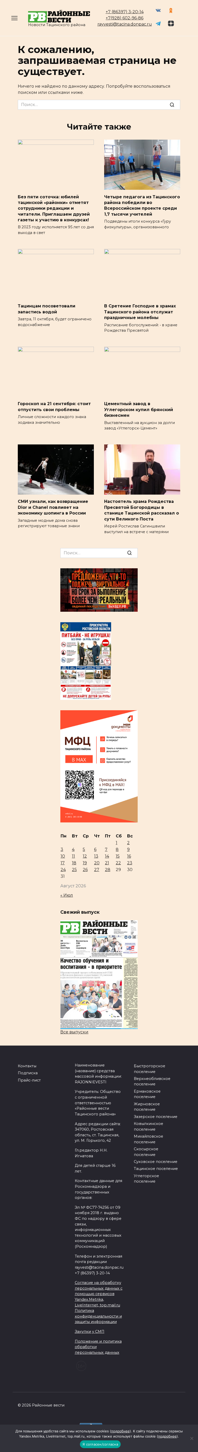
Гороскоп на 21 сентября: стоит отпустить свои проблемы (54, 406)
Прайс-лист (29, 1080)
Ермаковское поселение (147, 1094)
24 (63, 869)
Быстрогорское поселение (149, 1069)
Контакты (27, 1066)
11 (73, 856)
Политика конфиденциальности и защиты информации (98, 1316)
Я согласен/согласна (100, 1444)
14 (107, 856)
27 (96, 869)
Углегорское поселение (146, 1179)
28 (107, 869)
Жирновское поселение (147, 1107)
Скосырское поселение (146, 1152)
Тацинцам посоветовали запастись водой (46, 309)
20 (97, 862)
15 (118, 856)
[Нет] (191, 1438)
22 (118, 862)
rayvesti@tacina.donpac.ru (124, 24)
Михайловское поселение (148, 1139)
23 (129, 862)
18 (74, 862)
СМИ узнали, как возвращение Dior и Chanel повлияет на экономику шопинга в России (53, 507)
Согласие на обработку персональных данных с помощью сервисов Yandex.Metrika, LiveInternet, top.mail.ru (98, 1293)
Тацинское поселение (156, 1168)
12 (85, 856)
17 (63, 862)
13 (96, 856)
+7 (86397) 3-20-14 (125, 11)
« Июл (66, 895)
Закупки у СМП (89, 1331)
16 (129, 856)
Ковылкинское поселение (148, 1126)
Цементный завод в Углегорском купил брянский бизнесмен (138, 409)
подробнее (120, 1431)
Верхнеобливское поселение (152, 1081)
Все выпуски (74, 1032)
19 (85, 862)
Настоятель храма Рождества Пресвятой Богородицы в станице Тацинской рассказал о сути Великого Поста (141, 510)
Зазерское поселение (155, 1116)
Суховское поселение (155, 1161)
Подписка (28, 1073)
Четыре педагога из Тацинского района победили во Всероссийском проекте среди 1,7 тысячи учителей (142, 205)
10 (63, 856)
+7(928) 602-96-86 (124, 18)
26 (85, 869)
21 (107, 862)
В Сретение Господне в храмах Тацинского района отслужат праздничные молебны (140, 312)
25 (74, 869)
